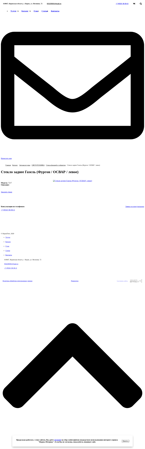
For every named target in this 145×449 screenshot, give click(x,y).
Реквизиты (74, 281)
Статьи (45, 11)
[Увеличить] (72, 181)
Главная (8, 165)
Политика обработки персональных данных (17, 281)
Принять (125, 441)
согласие (57, 440)
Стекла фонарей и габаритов (56, 165)
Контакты (55, 11)
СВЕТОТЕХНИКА (38, 165)
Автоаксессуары (24, 165)
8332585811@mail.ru (54, 4)
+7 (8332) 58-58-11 (122, 4)
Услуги (13, 11)
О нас (36, 11)
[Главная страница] (15, 232)
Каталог (25, 11)
